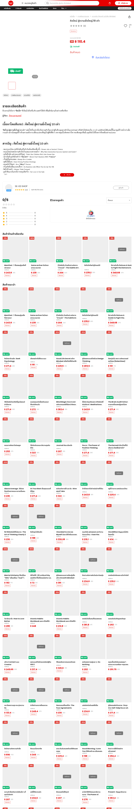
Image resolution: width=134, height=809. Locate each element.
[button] (124, 8)
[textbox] (67, 166)
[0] (110, 3)
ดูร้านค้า (121, 188)
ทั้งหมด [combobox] (110, 200)
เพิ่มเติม (68, 175)
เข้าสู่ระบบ (124, 3)
